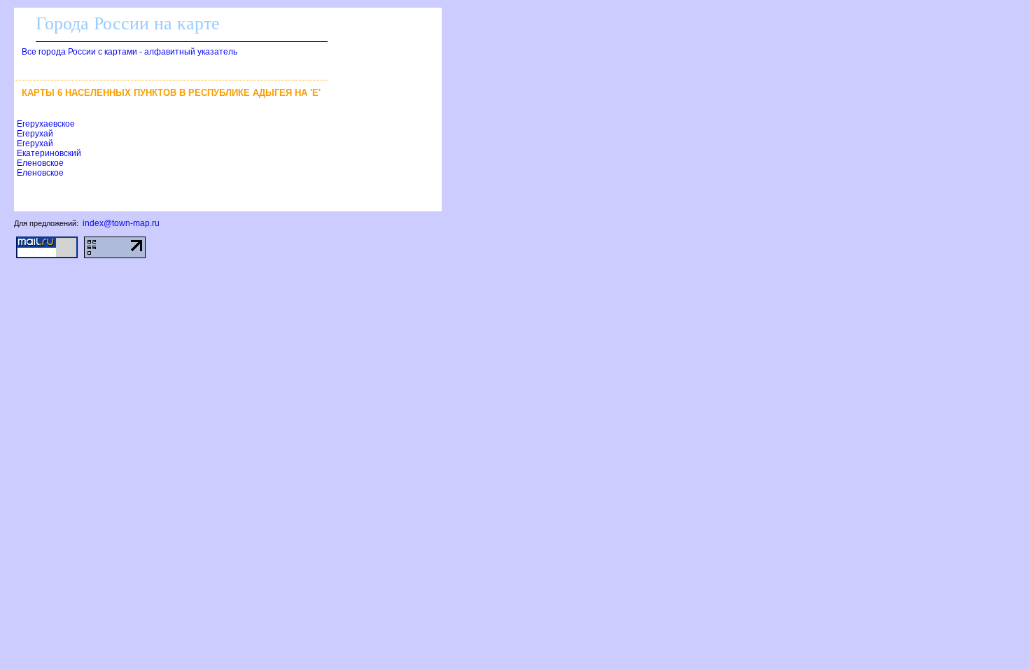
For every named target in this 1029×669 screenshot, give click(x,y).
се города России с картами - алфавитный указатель (129, 52)
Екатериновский (49, 153)
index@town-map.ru (121, 223)
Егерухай (35, 134)
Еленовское (40, 163)
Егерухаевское (46, 124)
